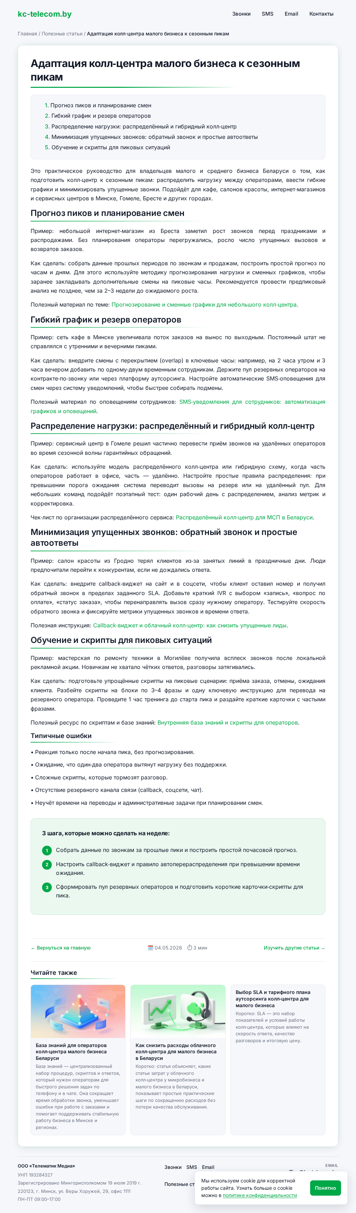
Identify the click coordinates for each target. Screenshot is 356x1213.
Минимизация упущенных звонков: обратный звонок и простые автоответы (154, 136)
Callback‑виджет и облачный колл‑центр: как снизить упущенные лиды (189, 625)
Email (291, 13)
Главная (27, 33)
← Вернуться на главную (61, 948)
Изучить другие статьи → (294, 948)
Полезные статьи (62, 33)
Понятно (325, 1188)
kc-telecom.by (45, 13)
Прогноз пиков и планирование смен (100, 105)
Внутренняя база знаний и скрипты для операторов (227, 722)
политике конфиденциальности (260, 1195)
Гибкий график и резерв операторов (101, 115)
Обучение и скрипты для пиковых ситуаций (110, 147)
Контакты (321, 13)
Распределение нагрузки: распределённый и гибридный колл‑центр (144, 126)
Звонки (241, 13)
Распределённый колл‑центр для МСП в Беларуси (244, 517)
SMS (268, 13)
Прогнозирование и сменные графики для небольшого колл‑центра (204, 304)
